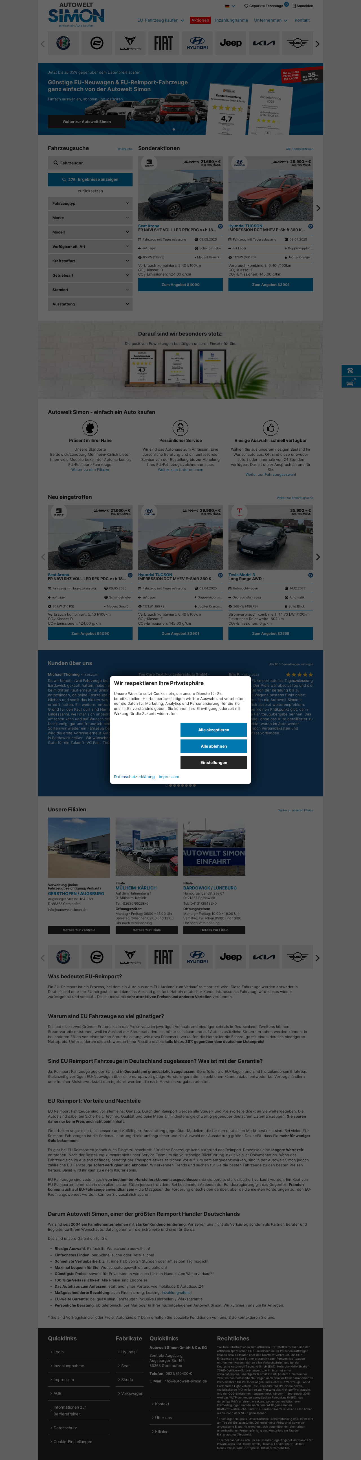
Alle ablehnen (214, 746)
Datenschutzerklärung (134, 776)
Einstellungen (214, 762)
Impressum (169, 776)
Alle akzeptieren (213, 729)
